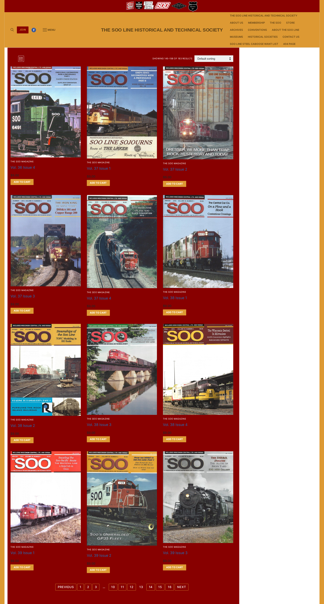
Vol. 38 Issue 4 (175, 425)
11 (122, 587)
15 (160, 587)
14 (151, 587)
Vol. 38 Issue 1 (175, 298)
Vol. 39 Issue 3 (175, 553)
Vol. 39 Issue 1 (22, 553)
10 (113, 587)
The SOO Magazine (22, 161)
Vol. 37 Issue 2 (175, 169)
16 (170, 587)
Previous (66, 587)
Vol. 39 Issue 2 (99, 555)
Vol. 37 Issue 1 (99, 168)
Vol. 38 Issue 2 (22, 425)
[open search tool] (12, 30)
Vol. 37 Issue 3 (22, 296)
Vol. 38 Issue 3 (99, 425)
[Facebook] (34, 30)
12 (132, 587)
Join (23, 29)
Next (181, 587)
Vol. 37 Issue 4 (99, 298)
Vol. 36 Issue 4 (22, 167)
